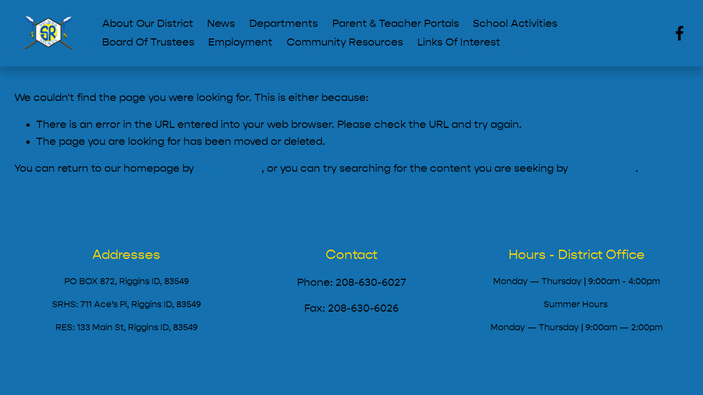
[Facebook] (680, 33)
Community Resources (345, 42)
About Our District (147, 24)
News (221, 24)
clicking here (229, 168)
